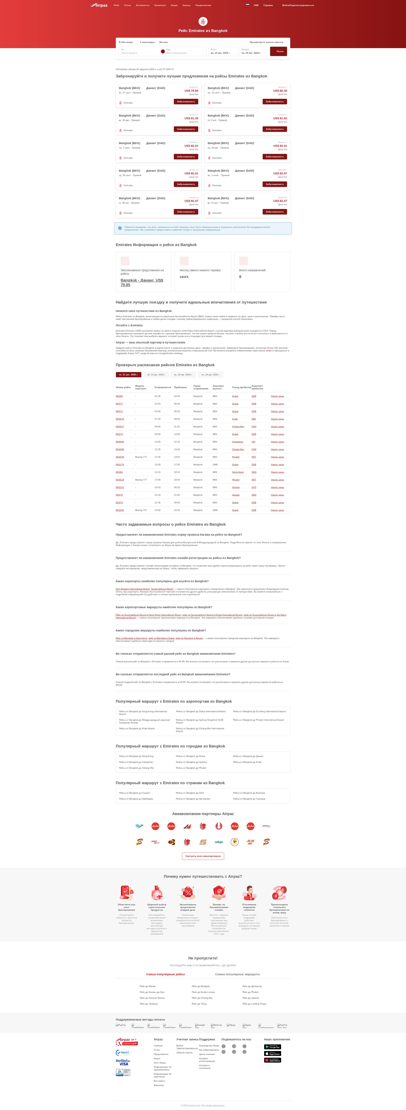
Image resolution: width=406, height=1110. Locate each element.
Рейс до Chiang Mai (202, 998)
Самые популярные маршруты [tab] (237, 974)
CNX (254, 426)
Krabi (235, 419)
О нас (157, 1050)
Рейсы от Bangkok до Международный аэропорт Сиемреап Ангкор (144, 721)
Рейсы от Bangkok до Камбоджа (136, 798)
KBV (254, 419)
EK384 (119, 472)
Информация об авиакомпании (162, 1068)
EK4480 (120, 449)
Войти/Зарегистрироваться (187, 1047)
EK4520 (120, 457)
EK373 (119, 502)
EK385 (119, 396)
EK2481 (120, 510)
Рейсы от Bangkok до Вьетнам (249, 793)
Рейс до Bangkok (201, 986)
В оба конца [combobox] (126, 42)
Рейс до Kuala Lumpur (203, 992)
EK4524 (120, 479)
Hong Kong (238, 472)
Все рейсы (159, 1081)
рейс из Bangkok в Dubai (161, 638)
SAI (253, 441)
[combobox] (140, 53)
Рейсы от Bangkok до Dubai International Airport (201, 711)
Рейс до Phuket (250, 992)
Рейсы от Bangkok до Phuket (191, 768)
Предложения (161, 1054)
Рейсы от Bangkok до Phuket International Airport (258, 720)
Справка (268, 5)
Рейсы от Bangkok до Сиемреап (136, 762)
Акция (157, 1058)
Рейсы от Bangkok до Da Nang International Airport (259, 711)
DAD (254, 495)
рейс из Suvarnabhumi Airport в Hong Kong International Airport (148, 615)
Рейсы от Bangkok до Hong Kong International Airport (143, 712)
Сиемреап (237, 441)
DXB (254, 396)
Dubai (235, 396)
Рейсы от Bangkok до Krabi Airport (137, 728)
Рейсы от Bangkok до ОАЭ (190, 793)
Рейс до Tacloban (149, 1003)
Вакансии (159, 1085)
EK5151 (120, 487)
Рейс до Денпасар (252, 986)
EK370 (119, 495)
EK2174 (120, 464)
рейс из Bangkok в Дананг (189, 638)
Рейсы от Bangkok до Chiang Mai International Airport (200, 729)
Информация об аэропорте (162, 1075)
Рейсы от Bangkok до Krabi (247, 762)
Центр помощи (207, 1054)
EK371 (119, 411)
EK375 (119, 434)
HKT (254, 457)
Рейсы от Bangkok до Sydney (191, 762)
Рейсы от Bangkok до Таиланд (249, 798)
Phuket (235, 457)
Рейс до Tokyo (199, 1003)
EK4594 (120, 441)
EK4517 (120, 426)
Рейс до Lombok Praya (254, 1003)
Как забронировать (209, 1050)
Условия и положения (205, 1066)
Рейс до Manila (148, 986)
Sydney (236, 487)
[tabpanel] (203, 991)
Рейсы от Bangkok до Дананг (248, 756)
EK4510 (120, 419)
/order (269, 350)
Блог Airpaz (160, 1062)
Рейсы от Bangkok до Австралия (193, 798)
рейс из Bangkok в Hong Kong (131, 638)
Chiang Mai (238, 426)
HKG (254, 472)
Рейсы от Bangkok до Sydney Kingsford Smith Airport (199, 721)
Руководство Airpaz (209, 1045)
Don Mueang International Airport (133, 589)
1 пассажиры (147, 42)
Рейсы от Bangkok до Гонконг (134, 793)
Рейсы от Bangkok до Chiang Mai (136, 768)
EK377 (119, 403)
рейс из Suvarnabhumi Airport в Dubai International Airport (212, 615)
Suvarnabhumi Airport (162, 589)
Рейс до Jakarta (250, 998)
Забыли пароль (184, 1052)
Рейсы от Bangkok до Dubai (190, 756)
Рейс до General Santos (152, 998)
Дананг (236, 495)
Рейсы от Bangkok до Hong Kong (136, 756)
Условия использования (207, 1059)
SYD (254, 487)
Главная (158, 1045)
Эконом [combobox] (163, 42)
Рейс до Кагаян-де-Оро (152, 992)
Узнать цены (277, 396)
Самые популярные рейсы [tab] (165, 974)
